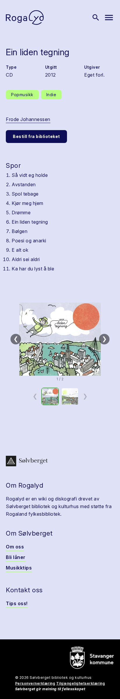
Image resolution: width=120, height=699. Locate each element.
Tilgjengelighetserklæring (80, 683)
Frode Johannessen (28, 119)
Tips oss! (17, 603)
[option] (50, 396)
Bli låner (16, 557)
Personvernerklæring (35, 683)
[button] (60, 339)
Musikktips (19, 568)
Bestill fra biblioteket (36, 136)
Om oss (15, 547)
